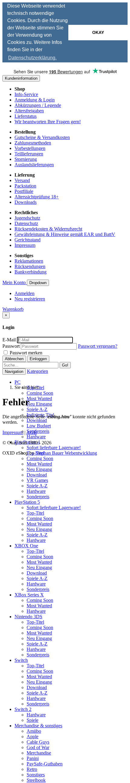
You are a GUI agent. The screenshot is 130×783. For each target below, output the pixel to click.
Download (37, 420)
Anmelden (24, 293)
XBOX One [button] (26, 545)
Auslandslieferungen (34, 164)
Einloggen (38, 359)
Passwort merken (25, 352)
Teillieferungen (29, 153)
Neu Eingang (39, 403)
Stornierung (26, 159)
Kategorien (37, 371)
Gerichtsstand (28, 239)
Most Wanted (39, 398)
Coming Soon (40, 393)
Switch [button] (21, 660)
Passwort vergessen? (97, 346)
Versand (22, 180)
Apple (32, 736)
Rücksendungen (30, 266)
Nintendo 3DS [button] (28, 616)
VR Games (37, 480)
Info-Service (26, 94)
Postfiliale (24, 191)
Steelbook (36, 780)
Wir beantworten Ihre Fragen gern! (48, 121)
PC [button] (18, 382)
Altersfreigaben (29, 110)
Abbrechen (14, 359)
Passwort (11, 346)
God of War (38, 747)
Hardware (36, 436)
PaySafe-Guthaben (45, 763)
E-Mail (9, 339)
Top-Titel (35, 513)
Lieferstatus (26, 116)
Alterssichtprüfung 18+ (37, 196)
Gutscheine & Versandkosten (42, 137)
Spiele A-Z (37, 409)
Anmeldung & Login (35, 99)
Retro (32, 769)
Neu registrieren (30, 298)
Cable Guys (38, 742)
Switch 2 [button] (23, 709)
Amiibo (34, 731)
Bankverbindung (31, 271)
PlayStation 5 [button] (27, 502)
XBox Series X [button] (29, 594)
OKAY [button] (98, 32)
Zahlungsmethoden (33, 142)
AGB (31, 432)
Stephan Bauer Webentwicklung (66, 453)
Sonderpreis (38, 431)
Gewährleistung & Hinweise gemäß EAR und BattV (65, 234)
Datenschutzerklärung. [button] (32, 57)
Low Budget (39, 425)
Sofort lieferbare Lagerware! (54, 447)
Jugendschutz (27, 218)
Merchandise (39, 752)
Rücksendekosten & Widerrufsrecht (48, 228)
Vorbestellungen (30, 148)
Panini (33, 758)
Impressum (25, 245)
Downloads (26, 202)
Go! (65, 365)
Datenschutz (26, 223)
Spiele (32, 720)
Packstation (25, 185)
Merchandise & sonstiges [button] (38, 725)
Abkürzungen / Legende (38, 105)
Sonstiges (36, 774)
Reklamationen (29, 261)
